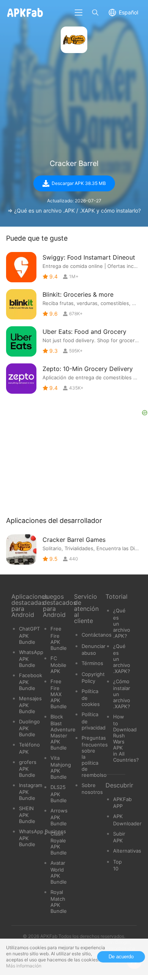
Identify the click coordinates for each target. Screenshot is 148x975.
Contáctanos (97, 635)
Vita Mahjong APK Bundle (60, 767)
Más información (23, 966)
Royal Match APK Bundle (58, 901)
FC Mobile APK (58, 664)
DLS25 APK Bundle (58, 793)
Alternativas (127, 851)
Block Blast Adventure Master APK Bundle (63, 732)
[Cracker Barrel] (74, 40)
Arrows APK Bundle (59, 817)
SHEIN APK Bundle (27, 814)
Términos (92, 663)
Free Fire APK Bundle (58, 638)
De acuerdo (121, 956)
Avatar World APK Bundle (58, 872)
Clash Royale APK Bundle (58, 843)
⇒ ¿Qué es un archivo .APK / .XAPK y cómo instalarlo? (74, 210)
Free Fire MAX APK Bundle (58, 693)
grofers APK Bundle (27, 768)
